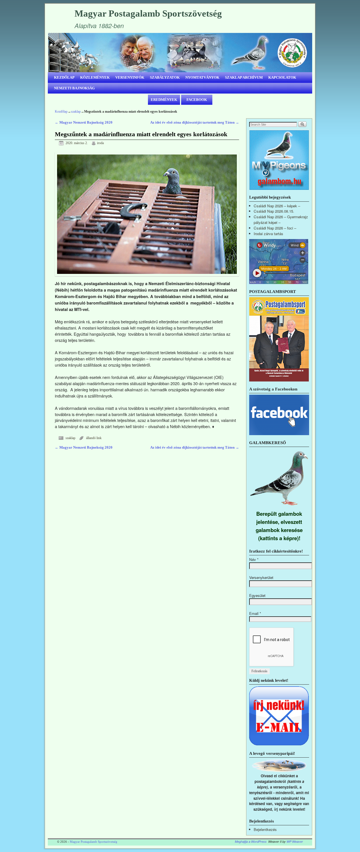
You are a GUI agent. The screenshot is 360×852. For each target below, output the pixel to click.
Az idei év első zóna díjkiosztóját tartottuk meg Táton (194, 122)
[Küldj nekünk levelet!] (279, 744)
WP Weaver (295, 841)
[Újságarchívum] (279, 380)
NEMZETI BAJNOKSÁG (74, 88)
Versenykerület (261, 577)
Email (255, 613)
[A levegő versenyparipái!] (279, 770)
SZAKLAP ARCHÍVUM (244, 77)
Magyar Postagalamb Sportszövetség (148, 13)
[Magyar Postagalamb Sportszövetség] (180, 52)
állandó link (94, 438)
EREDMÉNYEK (164, 99)
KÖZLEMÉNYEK (95, 77)
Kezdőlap (61, 111)
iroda (100, 143)
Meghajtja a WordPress (251, 841)
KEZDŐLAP (64, 77)
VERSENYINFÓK (129, 77)
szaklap (76, 111)
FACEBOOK (196, 99)
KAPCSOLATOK (282, 77)
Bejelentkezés (265, 829)
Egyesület (257, 595)
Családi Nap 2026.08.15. (274, 211)
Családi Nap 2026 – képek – (277, 205)
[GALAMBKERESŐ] (279, 506)
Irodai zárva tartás (268, 233)
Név (253, 559)
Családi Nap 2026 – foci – (275, 228)
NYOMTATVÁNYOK (202, 77)
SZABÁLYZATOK (165, 77)
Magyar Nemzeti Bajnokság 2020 (83, 122)
